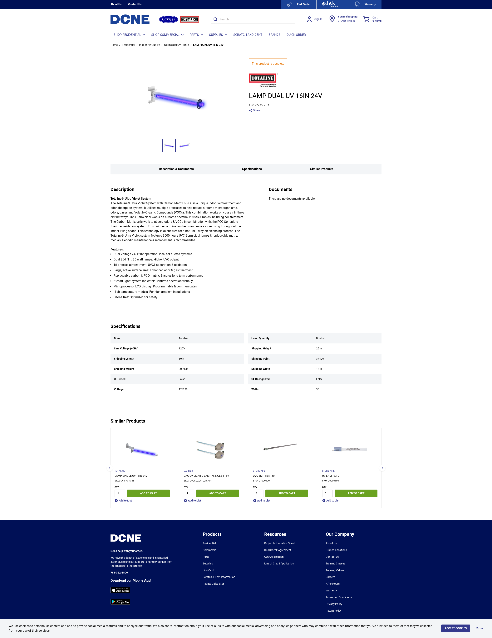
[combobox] (253, 19)
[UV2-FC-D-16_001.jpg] (169, 145)
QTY (117, 487)
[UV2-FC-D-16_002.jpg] (184, 145)
